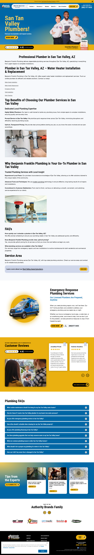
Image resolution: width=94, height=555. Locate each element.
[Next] (87, 375)
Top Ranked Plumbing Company (48, 1)
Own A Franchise (30, 540)
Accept (42, 551)
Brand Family (44, 538)
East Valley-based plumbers (33, 269)
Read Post (31, 486)
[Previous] (82, 375)
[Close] (47, 543)
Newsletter (44, 540)
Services (28, 535)
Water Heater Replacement (11, 85)
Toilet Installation (9, 92)
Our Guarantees (45, 535)
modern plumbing (38, 182)
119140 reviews (28, 351)
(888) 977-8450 (86, 7)
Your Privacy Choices (82, 547)
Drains (50, 488)
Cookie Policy (12, 547)
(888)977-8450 (74, 326)
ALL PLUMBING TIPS (11, 484)
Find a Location (17, 7)
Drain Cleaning (8, 95)
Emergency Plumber (10, 88)
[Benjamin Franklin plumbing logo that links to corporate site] (6, 6)
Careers (28, 538)
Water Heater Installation (11, 82)
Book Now (72, 6)
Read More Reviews (79, 384)
